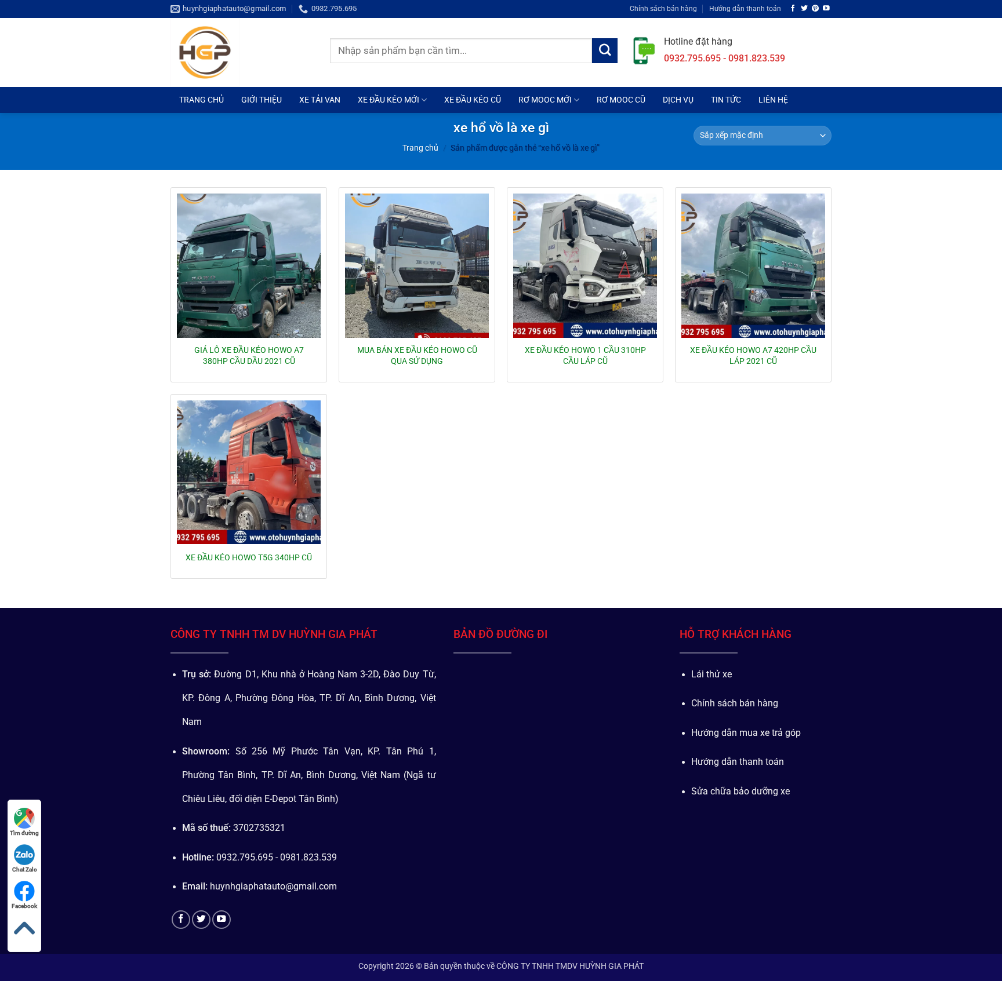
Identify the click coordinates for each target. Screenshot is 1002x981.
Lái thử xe (711, 674)
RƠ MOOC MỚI (545, 99)
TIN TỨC (726, 99)
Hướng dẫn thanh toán (745, 8)
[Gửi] (605, 51)
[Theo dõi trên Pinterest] (815, 8)
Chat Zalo (24, 869)
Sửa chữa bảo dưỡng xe (740, 791)
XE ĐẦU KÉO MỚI (388, 99)
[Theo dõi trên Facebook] (793, 8)
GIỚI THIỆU (261, 99)
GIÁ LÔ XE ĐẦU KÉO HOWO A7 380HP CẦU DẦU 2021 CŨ (249, 355)
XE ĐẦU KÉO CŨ (472, 99)
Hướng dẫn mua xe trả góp (746, 733)
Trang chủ (420, 147)
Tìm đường (24, 833)
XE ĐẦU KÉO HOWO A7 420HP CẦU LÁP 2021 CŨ (753, 355)
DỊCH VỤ (678, 99)
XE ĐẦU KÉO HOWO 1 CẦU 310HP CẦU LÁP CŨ (585, 355)
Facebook (24, 906)
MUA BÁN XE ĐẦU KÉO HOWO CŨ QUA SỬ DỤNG (417, 355)
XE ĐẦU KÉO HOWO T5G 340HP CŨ (249, 557)
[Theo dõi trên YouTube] (826, 8)
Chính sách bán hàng (663, 8)
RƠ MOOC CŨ (621, 99)
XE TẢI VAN (319, 99)
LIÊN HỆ (773, 99)
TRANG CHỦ (201, 99)
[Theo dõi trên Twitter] (804, 8)
